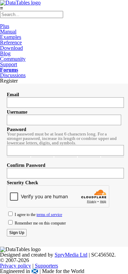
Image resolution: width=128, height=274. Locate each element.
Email (13, 94)
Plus (4, 26)
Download (11, 48)
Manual (8, 31)
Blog (5, 53)
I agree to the (38, 214)
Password (16, 129)
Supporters (46, 266)
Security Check (22, 182)
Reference (11, 42)
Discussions (13, 75)
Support (8, 64)
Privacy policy (15, 266)
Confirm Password (26, 165)
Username (17, 112)
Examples (10, 37)
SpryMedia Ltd (71, 255)
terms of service (49, 214)
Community (13, 59)
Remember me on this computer (40, 223)
